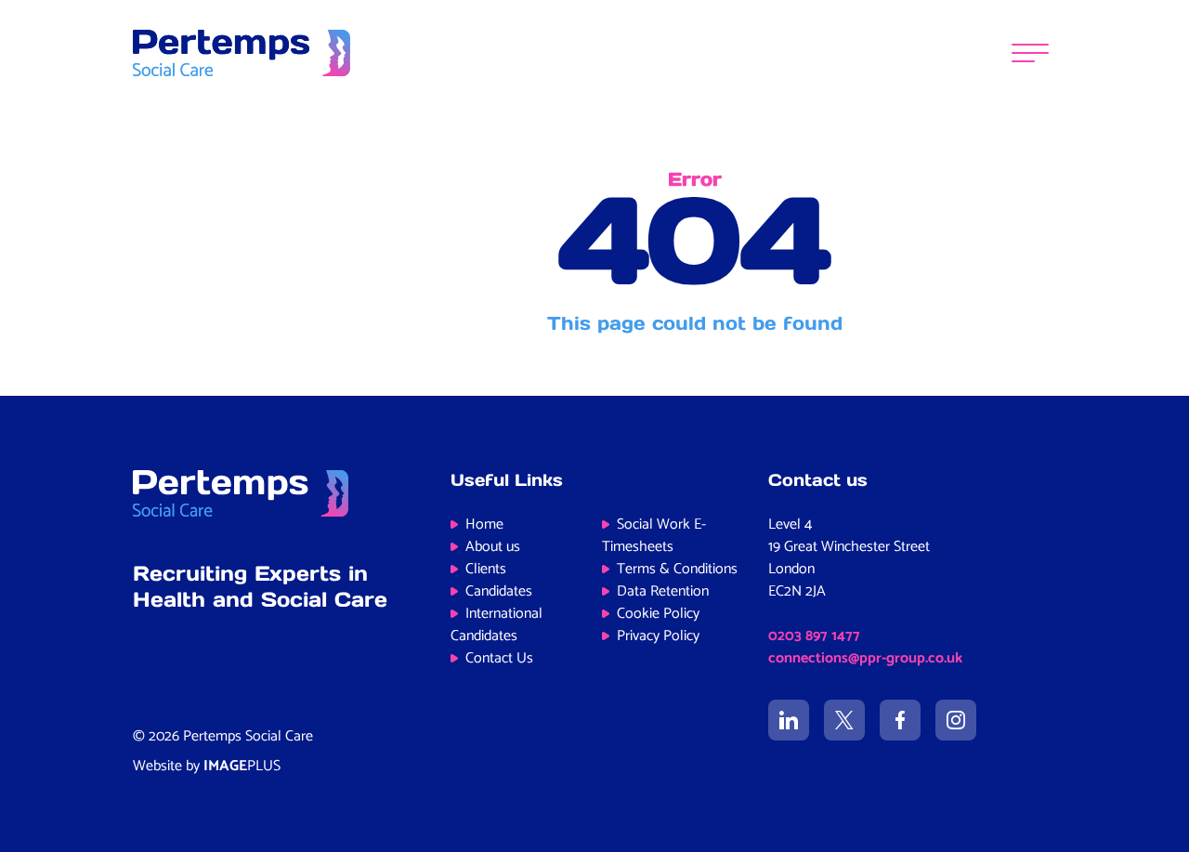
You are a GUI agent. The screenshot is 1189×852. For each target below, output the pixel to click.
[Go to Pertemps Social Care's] (788, 720)
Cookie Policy (658, 613)
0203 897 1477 (814, 636)
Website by (207, 766)
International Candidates (496, 625)
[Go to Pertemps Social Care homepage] (241, 53)
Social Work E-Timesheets (654, 535)
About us (492, 546)
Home (484, 524)
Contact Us (499, 658)
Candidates (498, 591)
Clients (485, 569)
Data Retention (663, 591)
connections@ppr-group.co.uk (865, 658)
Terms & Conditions (677, 569)
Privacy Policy (658, 636)
